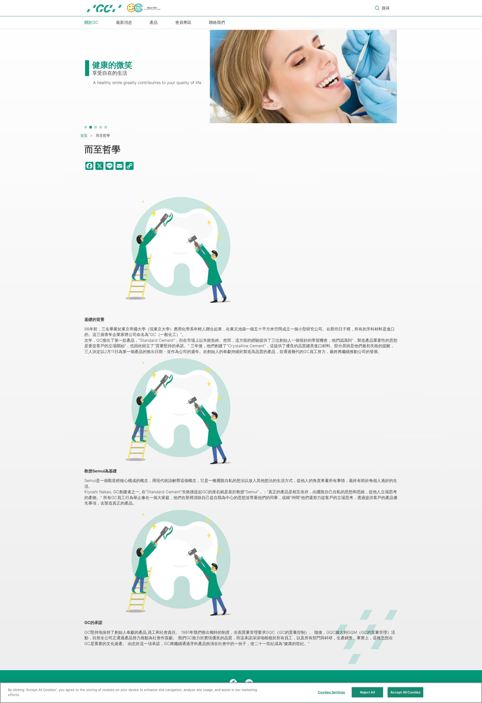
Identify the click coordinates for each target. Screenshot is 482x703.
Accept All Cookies (405, 692)
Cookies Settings (331, 692)
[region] (241, 692)
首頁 (83, 135)
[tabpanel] (241, 79)
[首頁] (124, 8)
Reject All (367, 692)
